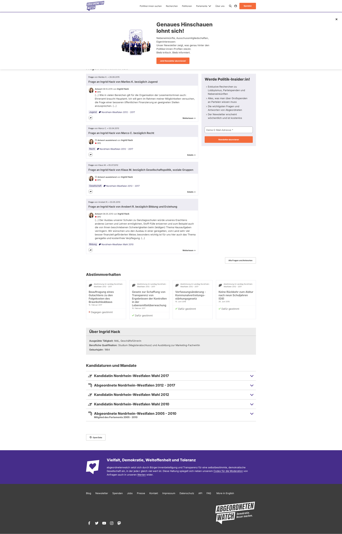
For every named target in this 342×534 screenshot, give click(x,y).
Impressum (168, 493)
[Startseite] (95, 6)
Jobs (130, 493)
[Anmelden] (235, 6)
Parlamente (201, 6)
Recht (92, 148)
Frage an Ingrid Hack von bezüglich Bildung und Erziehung (132, 206)
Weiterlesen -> (189, 118)
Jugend (93, 112)
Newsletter (101, 493)
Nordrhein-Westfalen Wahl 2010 (117, 244)
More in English (225, 493)
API (200, 493)
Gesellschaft (95, 185)
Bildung (93, 244)
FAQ (209, 493)
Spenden (117, 493)
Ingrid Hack (123, 89)
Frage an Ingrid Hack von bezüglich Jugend (123, 81)
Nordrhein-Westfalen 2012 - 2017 (118, 112)
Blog (88, 493)
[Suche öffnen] (230, 6)
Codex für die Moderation (228, 471)
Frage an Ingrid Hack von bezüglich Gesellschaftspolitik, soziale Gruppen (140, 169)
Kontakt (153, 493)
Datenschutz (187, 493)
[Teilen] (90, 118)
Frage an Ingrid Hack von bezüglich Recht (121, 133)
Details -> (191, 155)
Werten (141, 474)
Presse (141, 493)
